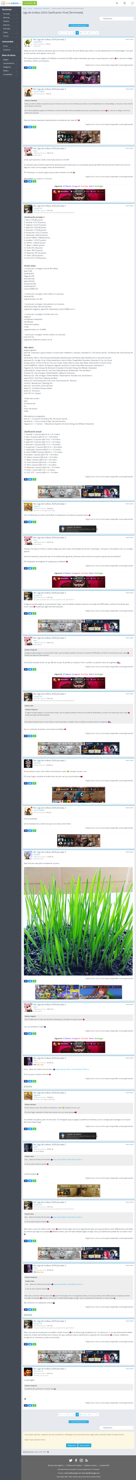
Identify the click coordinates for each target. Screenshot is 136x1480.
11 (85, 33)
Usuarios (6, 50)
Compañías (7, 74)
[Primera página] (60, 33)
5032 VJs (48, 94)
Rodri (35, 1147)
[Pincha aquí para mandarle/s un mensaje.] (48, 1452)
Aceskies (36, 854)
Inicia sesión (85, 1445)
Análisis (6, 21)
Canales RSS (104, 1465)
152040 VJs (50, 857)
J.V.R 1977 (37, 1371)
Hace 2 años (129, 39)
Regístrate (90, 65)
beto (35, 151)
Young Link (37, 208)
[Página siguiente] (93, 33)
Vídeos (6, 70)
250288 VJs (50, 508)
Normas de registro (56, 1465)
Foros (5, 46)
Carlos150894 (38, 91)
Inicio (24, 8)
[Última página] (97, 33)
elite (36, 1452)
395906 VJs (50, 1149)
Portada (6, 14)
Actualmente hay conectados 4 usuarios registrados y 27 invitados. (79, 1469)
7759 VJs (47, 44)
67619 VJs (50, 210)
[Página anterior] (64, 33)
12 (89, 33)
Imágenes (7, 67)
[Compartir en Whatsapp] (34, 67)
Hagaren (36, 506)
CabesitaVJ (37, 42)
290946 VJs (49, 765)
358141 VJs (50, 153)
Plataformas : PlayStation (42, 8)
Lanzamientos (8, 63)
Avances (6, 25)
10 (81, 33)
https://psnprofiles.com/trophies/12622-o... (72, 1069)
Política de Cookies (74, 1465)
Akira (35, 1060)
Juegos (5, 59)
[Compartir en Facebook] (26, 67)
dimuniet (37, 763)
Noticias (6, 17)
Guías (5, 32)
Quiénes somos (90, 1465)
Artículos (6, 28)
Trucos (6, 36)
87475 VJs (50, 1373)
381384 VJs (50, 1063)
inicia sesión (100, 65)
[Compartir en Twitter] (30, 67)
